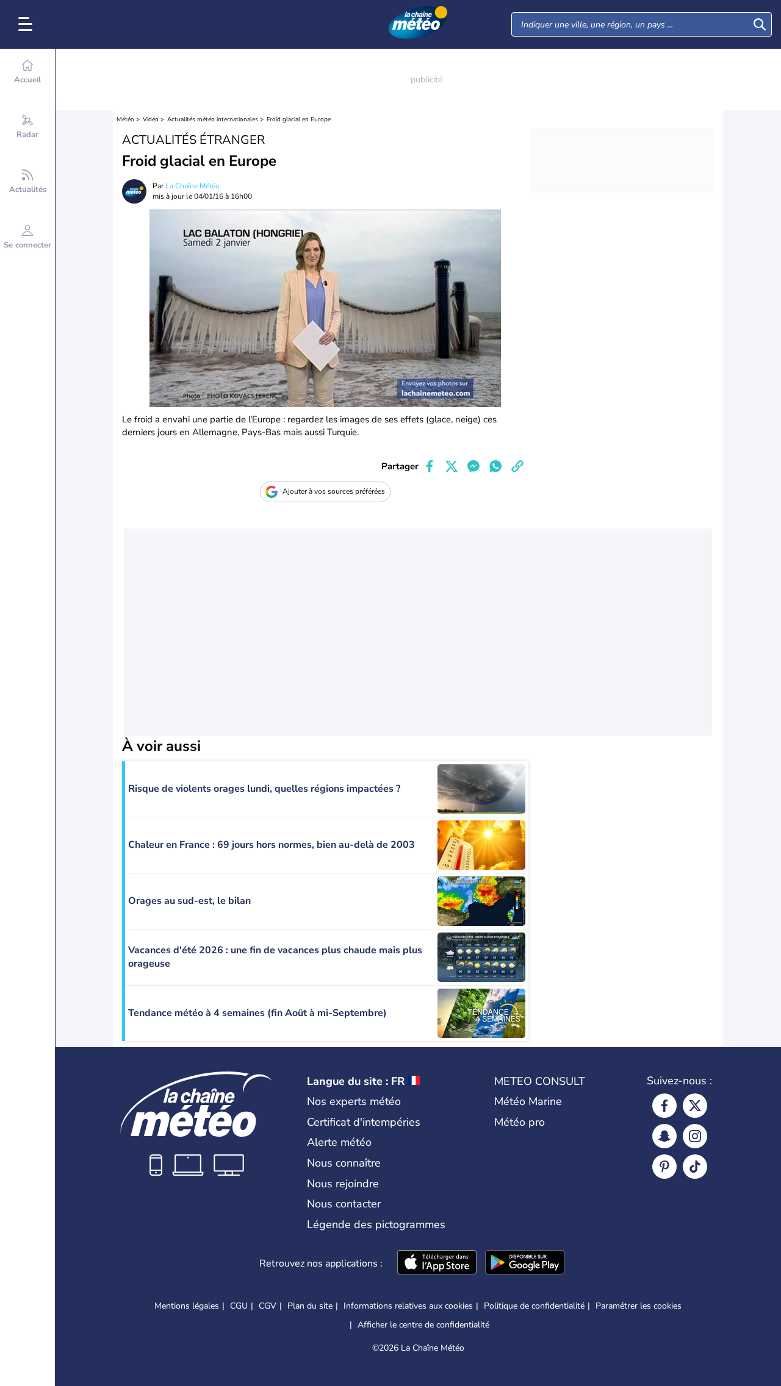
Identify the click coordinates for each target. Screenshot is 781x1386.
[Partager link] (517, 466)
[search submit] (759, 24)
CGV (267, 1306)
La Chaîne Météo (192, 186)
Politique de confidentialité (534, 1306)
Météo (125, 119)
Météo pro (519, 1122)
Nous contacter (344, 1203)
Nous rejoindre (343, 1183)
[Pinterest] (664, 1166)
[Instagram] (695, 1136)
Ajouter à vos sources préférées (334, 491)
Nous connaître (344, 1163)
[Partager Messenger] (473, 466)
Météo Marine (528, 1101)
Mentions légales (186, 1306)
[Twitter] (695, 1105)
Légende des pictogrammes (376, 1224)
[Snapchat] (664, 1136)
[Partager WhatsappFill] (495, 466)
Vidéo (151, 119)
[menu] (27, 24)
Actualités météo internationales (212, 119)
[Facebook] (664, 1105)
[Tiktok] (695, 1166)
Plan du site (310, 1306)
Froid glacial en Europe (299, 119)
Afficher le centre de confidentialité (423, 1325)
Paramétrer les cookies (639, 1306)
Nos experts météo (354, 1101)
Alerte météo (339, 1142)
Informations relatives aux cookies (408, 1306)
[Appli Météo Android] (524, 1263)
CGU (239, 1306)
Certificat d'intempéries (363, 1122)
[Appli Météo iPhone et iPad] (437, 1263)
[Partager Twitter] (451, 466)
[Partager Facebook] (429, 466)
